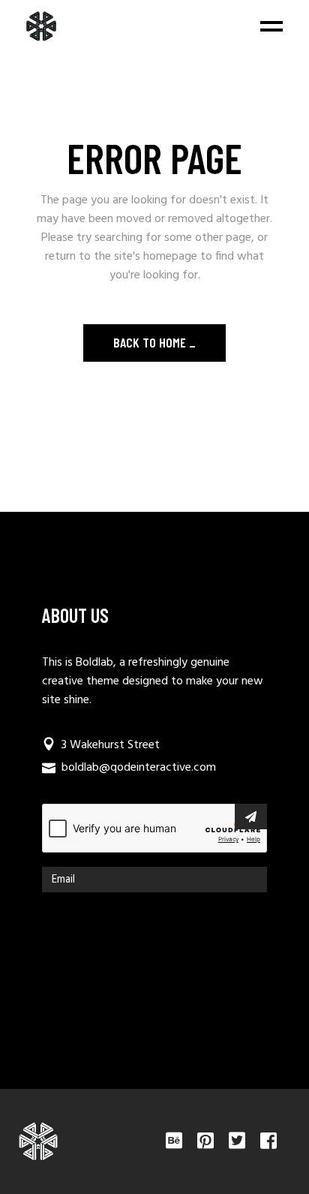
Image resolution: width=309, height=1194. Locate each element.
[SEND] (251, 816)
